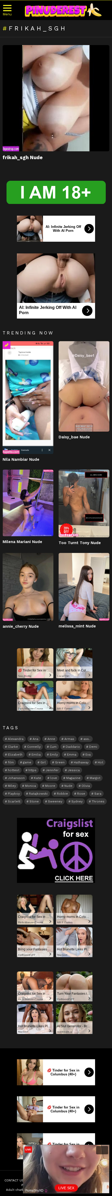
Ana (35, 739)
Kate (37, 778)
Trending (6, 345)
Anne (51, 739)
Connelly (34, 747)
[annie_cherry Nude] (28, 587)
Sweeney (55, 801)
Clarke (13, 747)
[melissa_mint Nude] (84, 587)
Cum (53, 747)
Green (60, 762)
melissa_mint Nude (77, 626)
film (11, 762)
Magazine (73, 778)
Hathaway (81, 762)
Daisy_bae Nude (74, 437)
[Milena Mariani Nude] (28, 503)
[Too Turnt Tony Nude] (84, 503)
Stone (34, 801)
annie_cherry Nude (21, 626)
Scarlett (14, 801)
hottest (13, 770)
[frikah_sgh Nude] (56, 98)
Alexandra (15, 739)
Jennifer (52, 770)
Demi (93, 747)
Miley (12, 786)
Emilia (36, 754)
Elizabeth (15, 754)
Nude (68, 786)
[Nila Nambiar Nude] (28, 397)
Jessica (74, 770)
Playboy (14, 793)
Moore (50, 786)
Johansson (16, 778)
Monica (30, 786)
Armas (69, 739)
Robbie (62, 793)
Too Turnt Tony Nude (80, 542)
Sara (97, 793)
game (27, 762)
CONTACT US (14, 1180)
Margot (95, 778)
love (53, 778)
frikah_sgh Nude (23, 157)
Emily (54, 754)
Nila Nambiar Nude (21, 459)
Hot (100, 762)
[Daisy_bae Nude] (84, 386)
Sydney (77, 801)
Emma (71, 754)
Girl (43, 762)
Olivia (86, 786)
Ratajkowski (38, 793)
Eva (88, 754)
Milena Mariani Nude (22, 541)
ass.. (86, 739)
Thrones (98, 801)
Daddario (73, 747)
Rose (81, 793)
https (32, 770)
